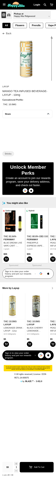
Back (8, 33)
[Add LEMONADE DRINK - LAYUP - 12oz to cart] (6, 344)
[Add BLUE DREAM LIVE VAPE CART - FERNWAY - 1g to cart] (6, 259)
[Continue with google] (25, 190)
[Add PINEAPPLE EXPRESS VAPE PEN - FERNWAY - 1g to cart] (29, 259)
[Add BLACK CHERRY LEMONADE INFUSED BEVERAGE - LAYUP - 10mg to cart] (29, 344)
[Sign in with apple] (48, 274)
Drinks (8, 154)
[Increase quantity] (16, 464)
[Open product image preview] (52, 38)
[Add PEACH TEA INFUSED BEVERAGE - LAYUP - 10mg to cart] (53, 259)
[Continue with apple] (31, 190)
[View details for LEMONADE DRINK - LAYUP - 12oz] (13, 306)
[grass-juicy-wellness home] (16, 5)
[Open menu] (4, 4)
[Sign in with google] (41, 274)
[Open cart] (51, 4)
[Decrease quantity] (16, 470)
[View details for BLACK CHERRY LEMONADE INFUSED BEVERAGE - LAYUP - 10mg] (37, 306)
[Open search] (45, 4)
